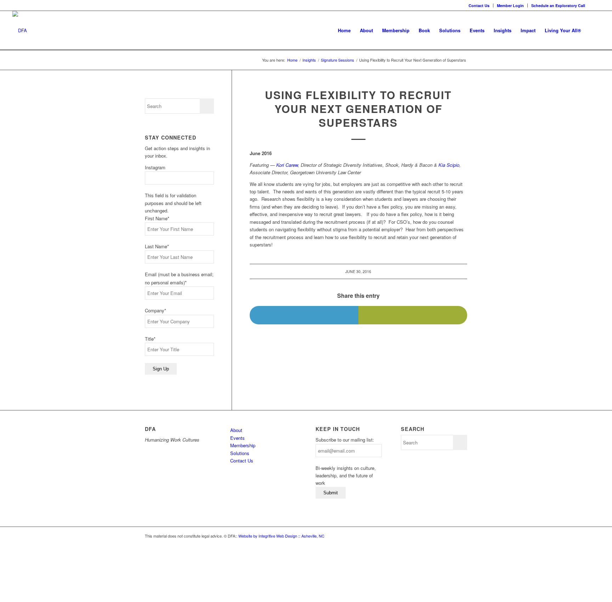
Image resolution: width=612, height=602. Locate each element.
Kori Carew (287, 164)
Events (237, 438)
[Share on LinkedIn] (304, 315)
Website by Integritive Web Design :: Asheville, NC (281, 536)
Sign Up (161, 368)
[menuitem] (479, 5)
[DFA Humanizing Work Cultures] (19, 30)
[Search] (593, 30)
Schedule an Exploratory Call (558, 5)
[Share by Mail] (412, 315)
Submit (330, 492)
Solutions (239, 453)
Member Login (510, 5)
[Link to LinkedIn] (594, 5)
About (236, 430)
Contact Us (479, 5)
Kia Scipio (448, 164)
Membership (242, 445)
